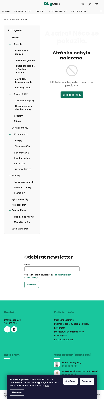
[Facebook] (7, 329)
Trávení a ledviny (23, 169)
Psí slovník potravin (64, 339)
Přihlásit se (31, 285)
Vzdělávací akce (20, 228)
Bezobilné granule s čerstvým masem (25, 69)
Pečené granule (23, 87)
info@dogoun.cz (12, 320)
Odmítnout (70, 381)
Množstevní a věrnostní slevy (69, 331)
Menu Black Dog (22, 222)
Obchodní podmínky (64, 320)
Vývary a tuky (21, 134)
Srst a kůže (19, 163)
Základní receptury (24, 100)
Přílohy (17, 121)
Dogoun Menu (19, 210)
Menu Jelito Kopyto (24, 217)
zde (47, 385)
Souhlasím (87, 381)
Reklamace (60, 328)
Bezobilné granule (25, 60)
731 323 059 (10, 323)
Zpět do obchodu (72, 95)
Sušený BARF (21, 94)
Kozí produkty (19, 205)
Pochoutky (19, 193)
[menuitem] (6, 11)
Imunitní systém (22, 158)
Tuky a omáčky (22, 146)
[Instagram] (14, 329)
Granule (18, 44)
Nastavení (17, 392)
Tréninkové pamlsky (24, 182)
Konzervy (19, 116)
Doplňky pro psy (20, 127)
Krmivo (15, 37)
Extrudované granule (21, 52)
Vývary (18, 141)
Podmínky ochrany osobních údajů (71, 324)
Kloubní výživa (21, 152)
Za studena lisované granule (23, 80)
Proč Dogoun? (61, 335)
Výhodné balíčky (20, 199)
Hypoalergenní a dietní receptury (23, 108)
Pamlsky (16, 175)
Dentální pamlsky (23, 187)
